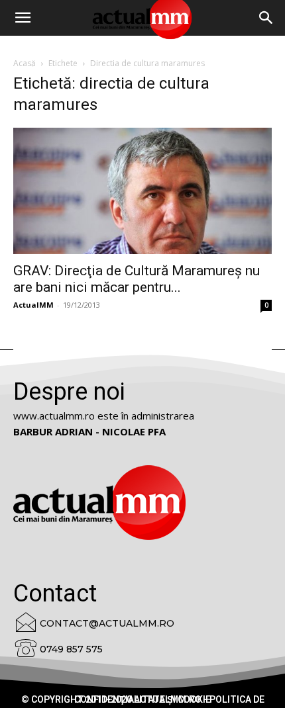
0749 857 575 (71, 649)
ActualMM (33, 305)
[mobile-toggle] (22, 18)
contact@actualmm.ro (107, 623)
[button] (266, 18)
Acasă (24, 63)
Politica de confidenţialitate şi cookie (169, 699)
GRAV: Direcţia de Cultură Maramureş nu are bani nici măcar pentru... (136, 279)
